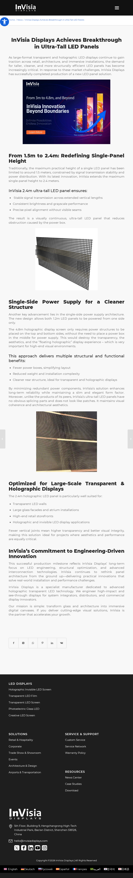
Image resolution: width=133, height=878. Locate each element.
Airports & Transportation (25, 772)
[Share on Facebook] (13, 643)
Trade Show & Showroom (25, 752)
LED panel (101, 168)
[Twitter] (16, 847)
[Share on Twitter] (23, 643)
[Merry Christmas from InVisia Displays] (130, 439)
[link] (25, 819)
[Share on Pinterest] (42, 643)
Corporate (15, 746)
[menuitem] (116, 8)
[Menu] (116, 8)
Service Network (75, 746)
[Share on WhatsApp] (33, 643)
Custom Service (75, 740)
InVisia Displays (21, 587)
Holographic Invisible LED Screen (30, 689)
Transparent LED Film (23, 695)
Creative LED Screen (22, 715)
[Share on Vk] (61, 643)
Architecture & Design (23, 765)
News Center (73, 777)
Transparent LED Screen (24, 702)
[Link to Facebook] (23, 847)
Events (13, 759)
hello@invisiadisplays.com (31, 840)
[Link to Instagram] (44, 847)
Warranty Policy (75, 752)
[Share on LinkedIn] (52, 643)
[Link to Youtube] (37, 847)
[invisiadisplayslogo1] (26, 8)
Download (71, 790)
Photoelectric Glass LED (24, 708)
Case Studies (73, 784)
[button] (4, 21)
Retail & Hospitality (21, 740)
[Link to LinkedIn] (30, 847)
